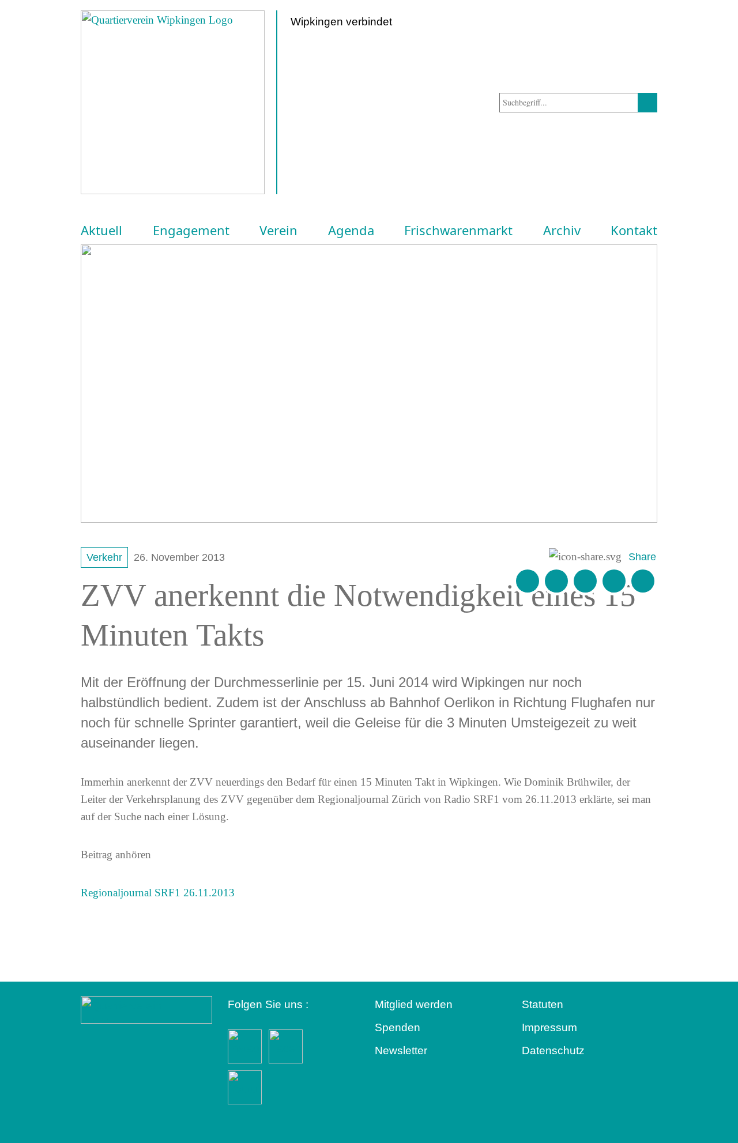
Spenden (397, 1027)
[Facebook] (556, 581)
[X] (585, 581)
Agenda (351, 230)
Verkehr (104, 557)
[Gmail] (527, 581)
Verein (278, 230)
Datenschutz (553, 1050)
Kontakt (634, 230)
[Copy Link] (642, 581)
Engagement (191, 230)
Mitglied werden (414, 1004)
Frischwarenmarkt (458, 230)
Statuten (542, 1004)
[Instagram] (614, 581)
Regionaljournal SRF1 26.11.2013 (158, 893)
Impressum (549, 1027)
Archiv (562, 230)
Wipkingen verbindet (341, 22)
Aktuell (101, 230)
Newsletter (401, 1050)
